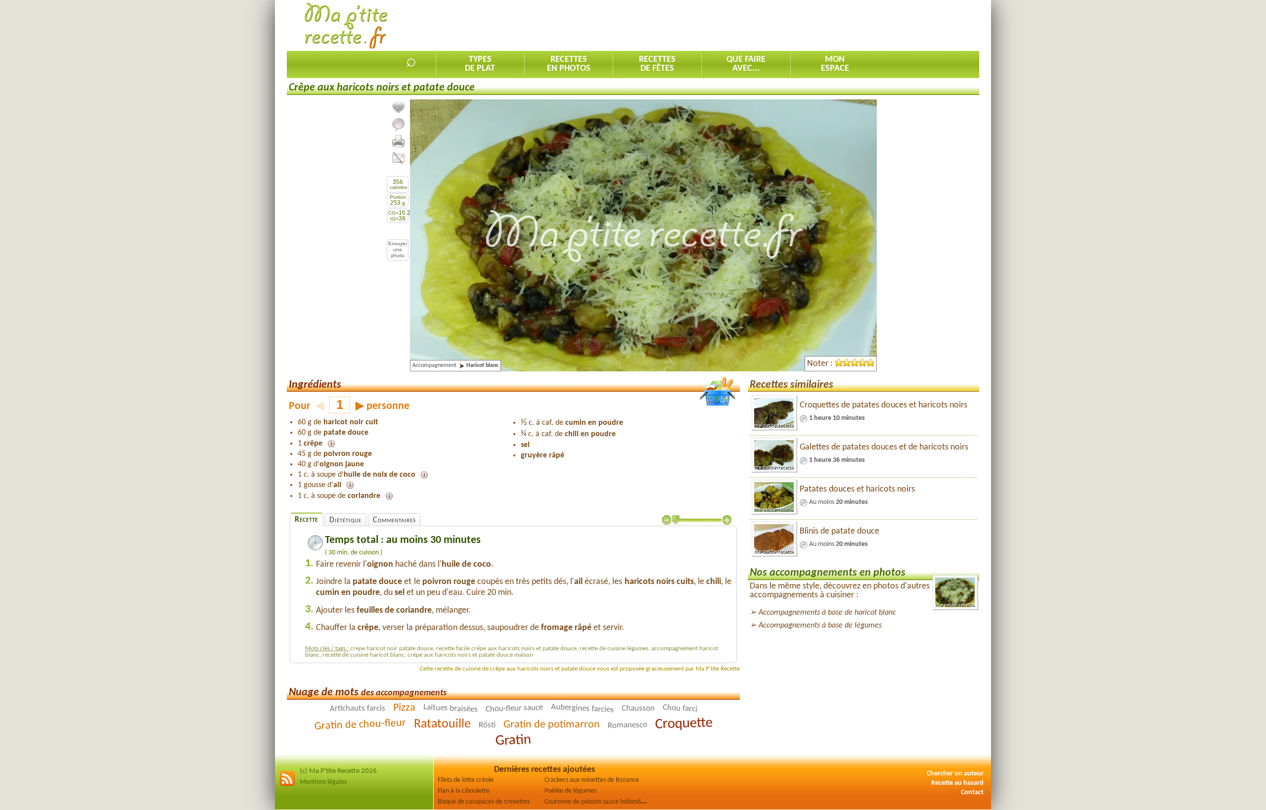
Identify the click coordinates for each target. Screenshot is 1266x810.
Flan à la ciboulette (464, 791)
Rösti (486, 725)
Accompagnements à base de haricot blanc (827, 613)
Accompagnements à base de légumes (820, 626)
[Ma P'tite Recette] (346, 25)
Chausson (637, 708)
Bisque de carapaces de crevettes (484, 802)
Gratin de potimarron (551, 724)
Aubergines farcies (582, 708)
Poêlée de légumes (570, 791)
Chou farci (679, 708)
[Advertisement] (799, 25)
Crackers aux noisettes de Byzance (591, 780)
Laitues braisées (450, 708)
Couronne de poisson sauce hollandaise (597, 802)
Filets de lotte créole (466, 780)
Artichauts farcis (357, 708)
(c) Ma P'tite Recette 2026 (338, 771)
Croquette (684, 724)
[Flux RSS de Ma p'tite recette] (287, 784)
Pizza (404, 708)
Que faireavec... (746, 64)
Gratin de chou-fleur (360, 724)
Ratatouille (441, 724)
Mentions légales (323, 782)
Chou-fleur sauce (514, 708)
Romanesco (627, 724)
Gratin (513, 741)
